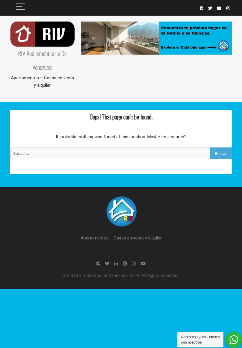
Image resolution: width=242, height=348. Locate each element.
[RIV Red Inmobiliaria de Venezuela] (121, 199)
